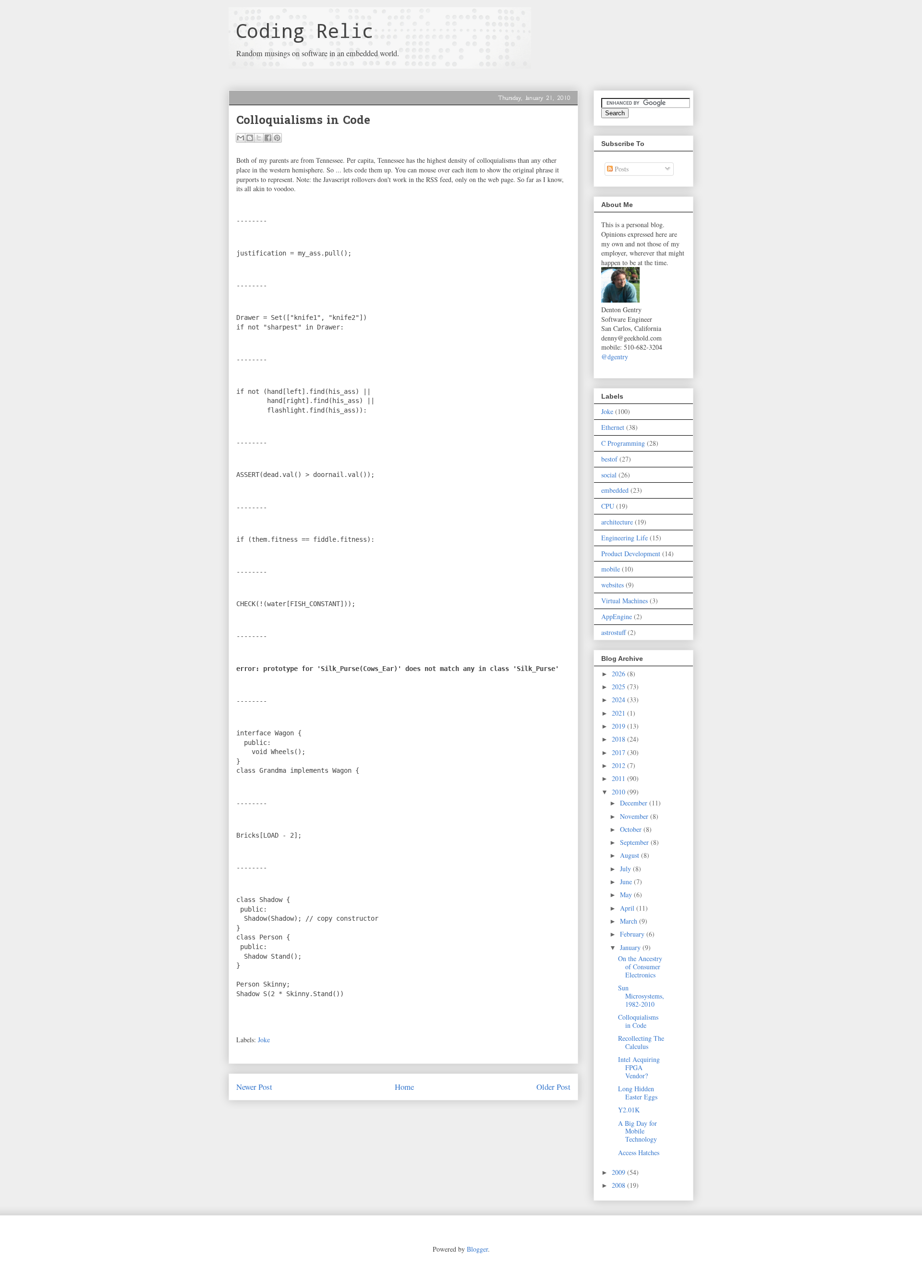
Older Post (553, 1086)
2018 (619, 739)
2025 (619, 686)
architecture (617, 521)
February (633, 934)
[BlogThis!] (250, 138)
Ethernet (612, 427)
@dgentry (614, 356)
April (628, 908)
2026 (619, 673)
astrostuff (613, 632)
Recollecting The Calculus (641, 1042)
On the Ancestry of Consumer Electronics (640, 966)
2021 (619, 713)
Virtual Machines (624, 600)
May (627, 894)
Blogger (477, 1249)
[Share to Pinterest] (277, 138)
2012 (619, 765)
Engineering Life (624, 537)
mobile (610, 568)
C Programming (623, 443)
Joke (264, 1039)
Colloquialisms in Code (638, 1021)
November (635, 816)
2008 (619, 1185)
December (634, 802)
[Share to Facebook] (268, 138)
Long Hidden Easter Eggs (637, 1092)
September (635, 842)
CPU (607, 506)
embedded (615, 490)
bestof (609, 458)
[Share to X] (259, 138)
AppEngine (616, 616)
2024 (619, 699)
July (626, 868)
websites (612, 584)
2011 (619, 778)
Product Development (630, 553)
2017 (619, 752)
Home (404, 1086)
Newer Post (254, 1086)
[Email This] (240, 138)
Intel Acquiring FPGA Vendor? (639, 1067)
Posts (621, 168)
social (609, 474)
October (631, 829)
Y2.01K (629, 1109)
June (627, 881)
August (630, 855)
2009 (619, 1172)
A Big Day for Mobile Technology (637, 1131)
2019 (619, 726)
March (629, 921)
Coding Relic (304, 30)
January (631, 947)
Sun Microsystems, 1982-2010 (641, 996)
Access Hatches (638, 1152)
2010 (619, 791)
